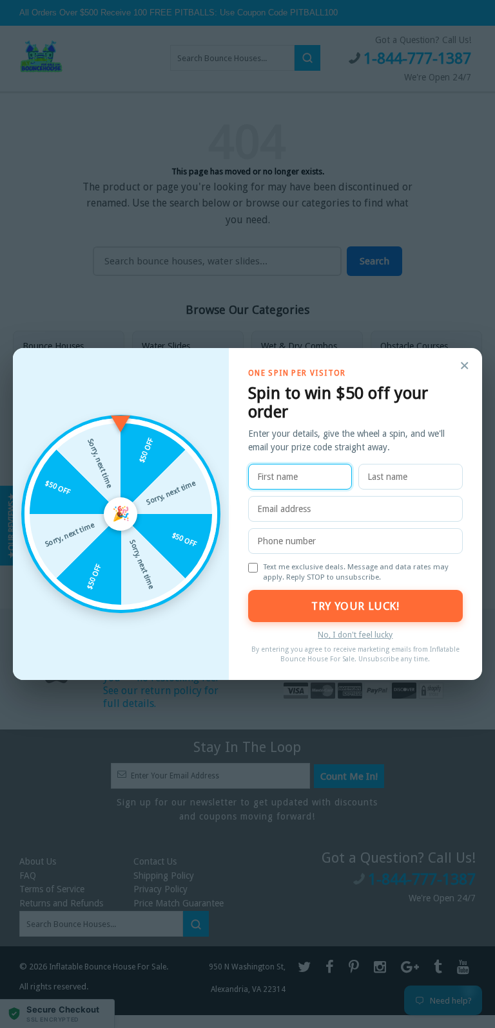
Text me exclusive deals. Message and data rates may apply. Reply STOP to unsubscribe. (356, 572)
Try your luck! (355, 606)
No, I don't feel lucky (355, 634)
